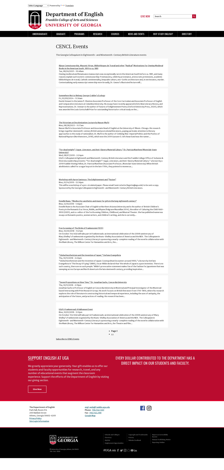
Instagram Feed (149, 408)
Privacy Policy (35, 418)
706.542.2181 (95, 413)
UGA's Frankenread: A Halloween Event (76, 309)
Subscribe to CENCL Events (67, 339)
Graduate (60, 34)
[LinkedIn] (135, 450)
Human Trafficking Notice (161, 439)
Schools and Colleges (112, 435)
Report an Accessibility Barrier (160, 436)
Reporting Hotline (158, 442)
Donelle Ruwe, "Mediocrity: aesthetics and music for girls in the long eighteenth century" (98, 201)
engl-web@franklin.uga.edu (97, 407)
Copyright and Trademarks (138, 435)
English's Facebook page (142, 408)
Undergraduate (39, 34)
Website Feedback (134, 440)
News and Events (136, 34)
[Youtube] (132, 450)
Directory (187, 34)
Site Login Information (39, 421)
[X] (121, 450)
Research (97, 34)
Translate (69, 5)
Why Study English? (163, 34)
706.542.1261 (98, 410)
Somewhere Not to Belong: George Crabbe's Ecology (82, 95)
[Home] (74, 17)
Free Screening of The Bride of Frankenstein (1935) (81, 228)
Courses (115, 34)
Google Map (90, 415)
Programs (79, 34)
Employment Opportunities (114, 443)
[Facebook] (118, 450)
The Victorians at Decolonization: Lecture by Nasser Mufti (84, 122)
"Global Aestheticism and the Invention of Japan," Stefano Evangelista (90, 255)
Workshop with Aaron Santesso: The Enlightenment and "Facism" (87, 179)
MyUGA (107, 440)
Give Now (145, 16)
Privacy (131, 437)
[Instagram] (125, 450)
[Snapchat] (128, 450)
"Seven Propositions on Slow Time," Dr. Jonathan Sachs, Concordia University (93, 282)
